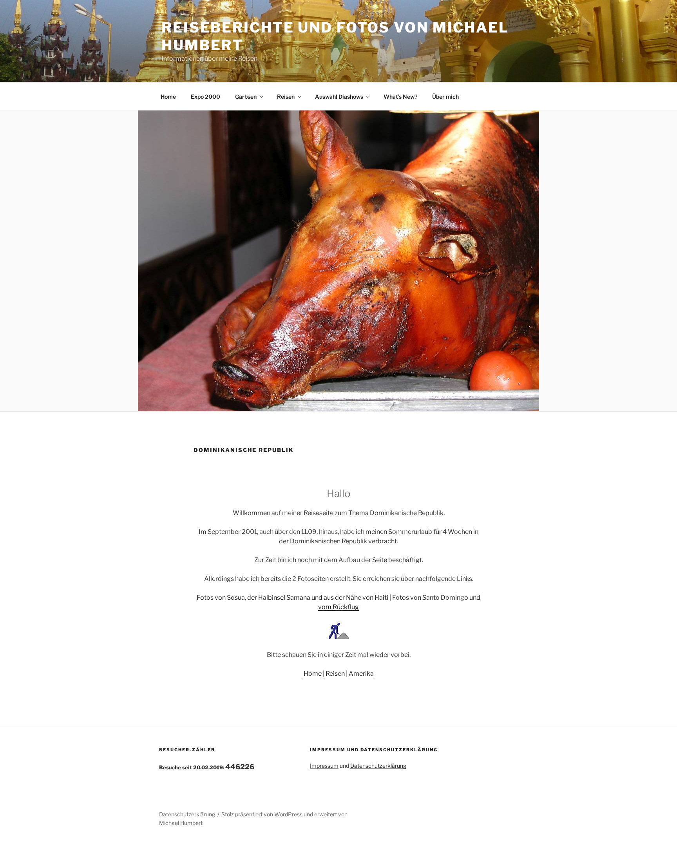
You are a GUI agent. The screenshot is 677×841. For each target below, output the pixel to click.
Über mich (445, 96)
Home (168, 96)
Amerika (361, 673)
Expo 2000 (205, 96)
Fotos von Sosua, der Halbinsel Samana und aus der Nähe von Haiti (292, 597)
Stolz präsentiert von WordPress (262, 814)
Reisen (286, 96)
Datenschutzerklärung (378, 765)
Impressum (324, 765)
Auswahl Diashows (339, 96)
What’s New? (400, 96)
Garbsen (246, 96)
